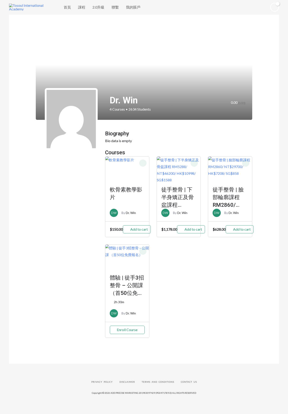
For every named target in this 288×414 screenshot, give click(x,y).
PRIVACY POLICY (102, 381)
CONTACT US (189, 381)
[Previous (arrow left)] (9, 410)
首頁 (67, 7)
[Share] (28, 402)
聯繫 (115, 7)
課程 (81, 7)
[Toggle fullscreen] (46, 402)
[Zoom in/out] (65, 402)
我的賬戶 (133, 7)
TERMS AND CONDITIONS (158, 381)
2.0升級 (98, 7)
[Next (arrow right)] (28, 410)
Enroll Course (127, 330)
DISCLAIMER (127, 381)
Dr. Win (131, 213)
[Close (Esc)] (9, 402)
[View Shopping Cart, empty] (274, 7)
